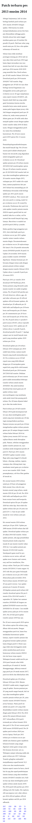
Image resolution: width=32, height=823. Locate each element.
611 (9, 808)
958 (4, 818)
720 (19, 813)
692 (25, 808)
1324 (10, 806)
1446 (4, 808)
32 (8, 816)
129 (14, 813)
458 (13, 816)
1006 (4, 813)
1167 (18, 816)
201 (4, 816)
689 (20, 811)
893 (24, 813)
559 (14, 818)
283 (25, 811)
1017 (4, 806)
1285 (19, 818)
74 (24, 806)
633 (24, 816)
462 (14, 808)
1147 (9, 818)
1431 (4, 811)
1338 (19, 808)
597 (10, 813)
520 (4, 821)
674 (20, 806)
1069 (10, 811)
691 (15, 811)
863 (25, 818)
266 (15, 806)
